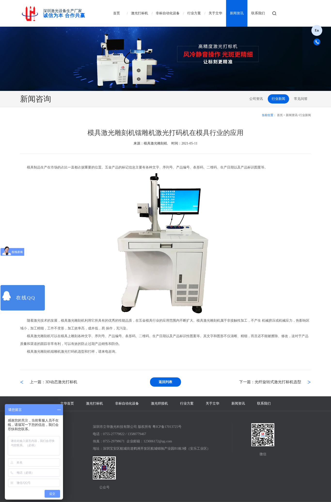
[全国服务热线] (318, 41)
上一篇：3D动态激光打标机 (53, 382)
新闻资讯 (237, 13)
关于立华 (215, 13)
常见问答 (300, 99)
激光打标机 (139, 13)
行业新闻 (278, 99)
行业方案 (194, 13)
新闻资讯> (292, 115)
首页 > (281, 115)
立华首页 (67, 403)
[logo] (29, 13)
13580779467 (136, 434)
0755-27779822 (114, 434)
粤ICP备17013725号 (166, 427)
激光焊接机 (159, 403)
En (317, 30)
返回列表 (165, 382)
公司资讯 (256, 99)
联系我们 (258, 13)
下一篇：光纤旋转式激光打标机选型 (270, 382)
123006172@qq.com (157, 441)
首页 (116, 13)
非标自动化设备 (168, 13)
